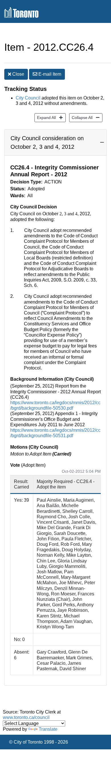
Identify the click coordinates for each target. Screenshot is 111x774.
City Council (28, 97)
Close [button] (17, 74)
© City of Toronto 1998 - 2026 (38, 742)
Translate (48, 729)
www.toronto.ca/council (26, 717)
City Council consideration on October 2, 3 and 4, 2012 (47, 142)
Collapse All (80, 117)
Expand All (45, 117)
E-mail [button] (49, 74)
